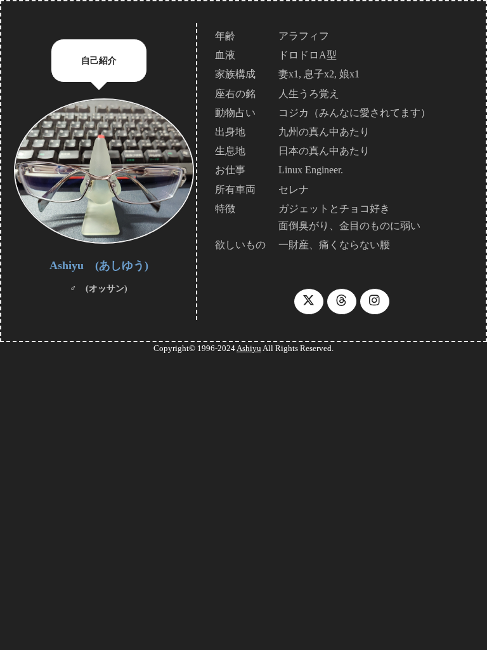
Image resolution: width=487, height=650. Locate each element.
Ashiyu (249, 348)
